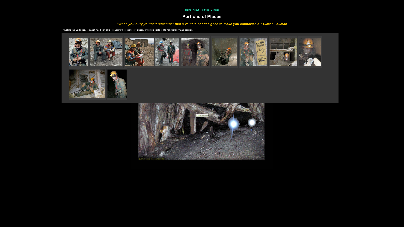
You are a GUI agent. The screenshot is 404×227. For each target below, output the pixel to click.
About (196, 10)
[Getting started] (106, 51)
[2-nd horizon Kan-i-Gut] (87, 83)
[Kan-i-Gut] (79, 51)
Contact (215, 10)
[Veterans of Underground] (167, 51)
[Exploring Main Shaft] (225, 51)
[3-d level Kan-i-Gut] (195, 51)
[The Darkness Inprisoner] (283, 51)
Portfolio (205, 10)
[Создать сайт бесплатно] (202, 116)
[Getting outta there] (310, 51)
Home (188, 10)
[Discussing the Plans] (139, 51)
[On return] (117, 83)
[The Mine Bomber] (253, 51)
